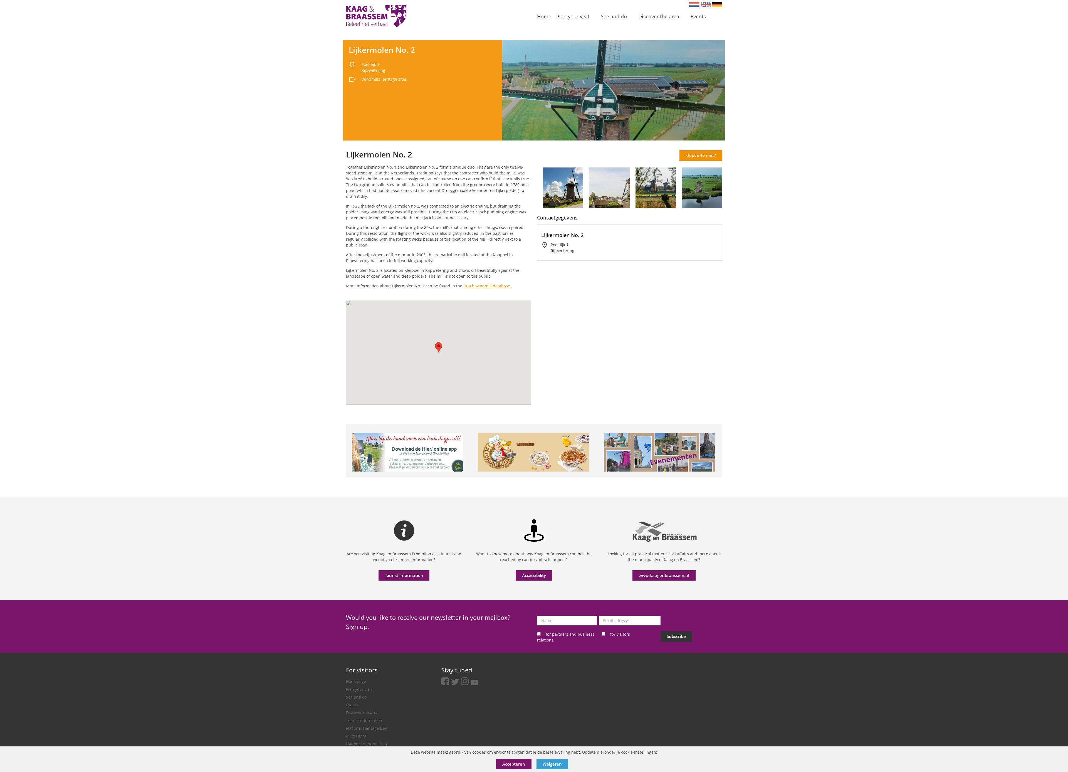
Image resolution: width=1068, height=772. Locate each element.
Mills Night (356, 736)
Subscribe (676, 636)
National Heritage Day (366, 728)
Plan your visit (359, 689)
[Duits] (717, 4)
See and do (356, 697)
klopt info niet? (701, 155)
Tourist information (404, 575)
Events (352, 704)
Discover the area (362, 712)
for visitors (620, 634)
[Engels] (706, 4)
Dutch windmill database (486, 285)
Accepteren (513, 764)
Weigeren (552, 764)
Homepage (356, 681)
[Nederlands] (694, 4)
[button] (438, 347)
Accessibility (534, 575)
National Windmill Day (367, 743)
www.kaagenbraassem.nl (664, 575)
